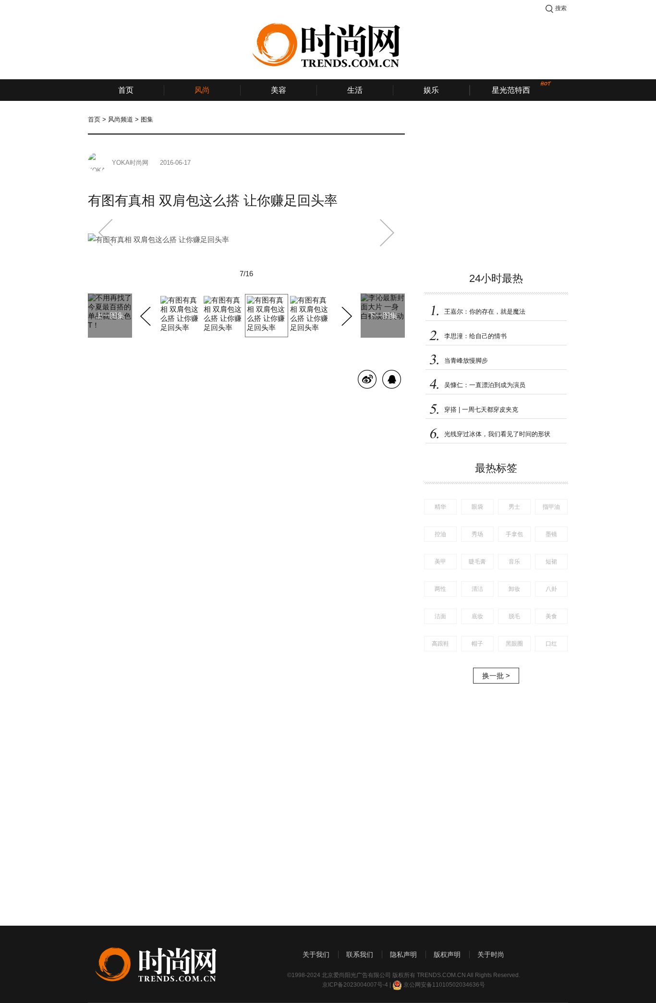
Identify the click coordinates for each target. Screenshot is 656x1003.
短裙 (551, 561)
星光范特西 (511, 90)
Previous (146, 314)
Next (345, 314)
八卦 (551, 589)
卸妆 (514, 589)
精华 (440, 506)
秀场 (477, 534)
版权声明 (447, 954)
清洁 (477, 589)
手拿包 (514, 534)
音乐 (514, 561)
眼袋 (477, 506)
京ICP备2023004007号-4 (355, 984)
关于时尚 (490, 954)
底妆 (477, 616)
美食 (551, 616)
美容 (278, 90)
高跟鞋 (440, 643)
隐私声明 (403, 954)
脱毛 (514, 616)
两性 (440, 589)
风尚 (202, 90)
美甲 (440, 561)
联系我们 (359, 954)
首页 (126, 90)
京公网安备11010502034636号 (444, 984)
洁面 (440, 616)
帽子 (477, 643)
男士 (514, 506)
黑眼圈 (514, 643)
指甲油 (551, 506)
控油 (440, 534)
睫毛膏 (477, 561)
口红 (551, 643)
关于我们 (316, 954)
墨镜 (551, 534)
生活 (355, 90)
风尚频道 (120, 119)
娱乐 (431, 90)
